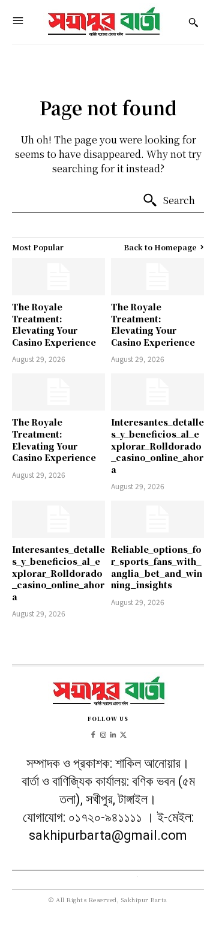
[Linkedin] (113, 733)
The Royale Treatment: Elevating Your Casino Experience (54, 324)
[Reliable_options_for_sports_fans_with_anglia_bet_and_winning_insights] (157, 519)
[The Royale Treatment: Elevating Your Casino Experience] (58, 276)
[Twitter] (123, 733)
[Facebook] (93, 733)
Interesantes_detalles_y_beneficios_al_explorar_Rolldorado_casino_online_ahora (157, 445)
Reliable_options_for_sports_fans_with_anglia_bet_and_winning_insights (156, 567)
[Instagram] (103, 733)
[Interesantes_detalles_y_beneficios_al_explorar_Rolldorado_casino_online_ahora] (157, 392)
